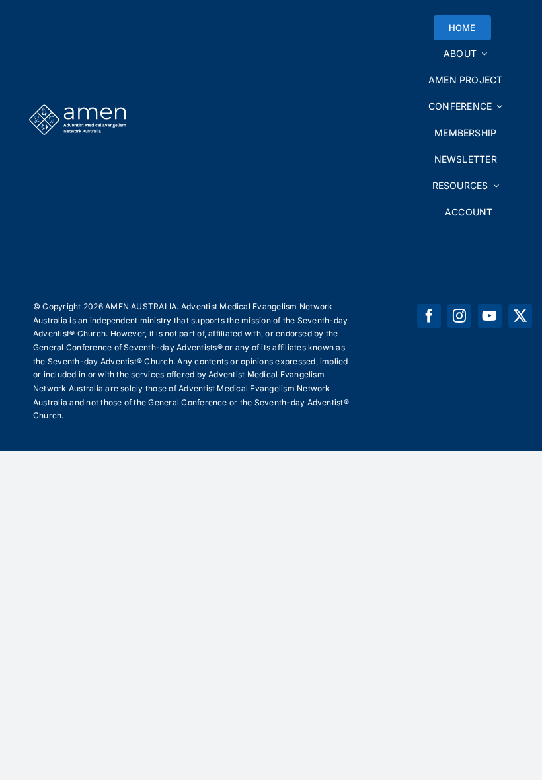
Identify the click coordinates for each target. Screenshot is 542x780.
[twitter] (520, 316)
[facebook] (429, 316)
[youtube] (490, 316)
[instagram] (459, 316)
